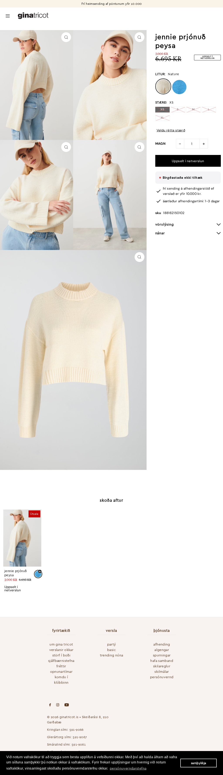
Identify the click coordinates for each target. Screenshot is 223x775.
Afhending (161, 644)
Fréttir (61, 666)
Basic (111, 650)
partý (111, 644)
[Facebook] (50, 705)
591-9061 (79, 744)
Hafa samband (161, 660)
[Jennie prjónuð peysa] (22, 537)
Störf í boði (61, 655)
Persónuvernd (162, 677)
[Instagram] (57, 705)
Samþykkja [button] (198, 763)
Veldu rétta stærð (171, 130)
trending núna (111, 655)
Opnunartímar (61, 671)
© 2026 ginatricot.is (63, 717)
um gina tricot (61, 644)
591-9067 (80, 737)
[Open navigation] (7, 15)
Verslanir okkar (61, 650)
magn (160, 143)
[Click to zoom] (66, 37)
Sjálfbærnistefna (61, 660)
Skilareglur (161, 666)
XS (162, 109)
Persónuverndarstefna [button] (128, 768)
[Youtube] (66, 705)
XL (162, 117)
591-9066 (76, 729)
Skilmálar (161, 671)
